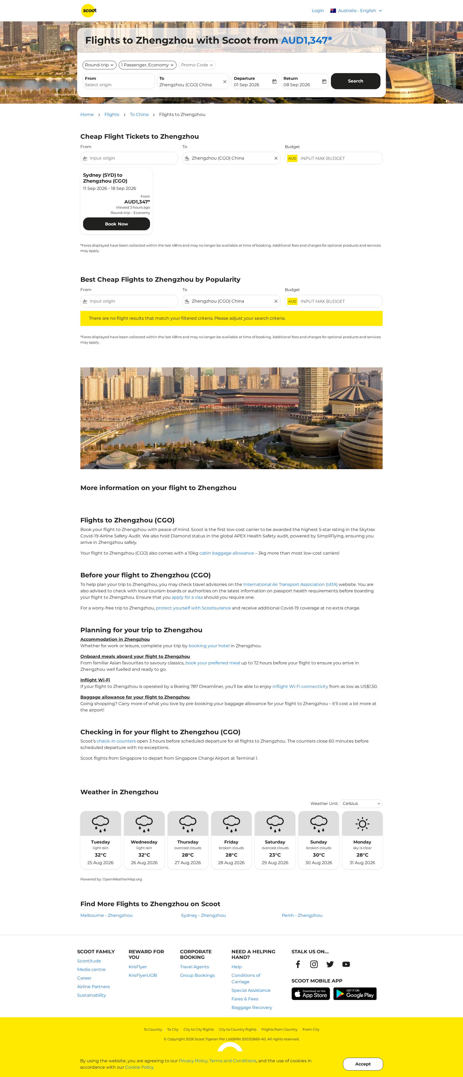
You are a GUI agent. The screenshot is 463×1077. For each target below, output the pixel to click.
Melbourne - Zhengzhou (106, 915)
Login (318, 10)
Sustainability (91, 995)
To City (172, 1029)
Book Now (116, 224)
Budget (292, 146)
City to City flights (199, 1029)
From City (311, 1029)
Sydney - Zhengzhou (203, 915)
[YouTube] (346, 964)
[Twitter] (330, 964)
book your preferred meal (212, 662)
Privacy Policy (193, 1060)
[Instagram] (314, 964)
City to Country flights (237, 1029)
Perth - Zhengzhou (302, 915)
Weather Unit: (324, 803)
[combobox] (118, 85)
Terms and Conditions (232, 1060)
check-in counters (116, 741)
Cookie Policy (139, 1067)
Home (87, 114)
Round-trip (97, 64)
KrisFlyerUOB (143, 975)
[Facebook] (298, 964)
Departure (244, 78)
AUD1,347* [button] (306, 40)
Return (290, 78)
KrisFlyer (138, 966)
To (161, 78)
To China (139, 114)
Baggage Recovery (252, 1007)
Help (237, 966)
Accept (363, 1064)
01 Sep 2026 (246, 84)
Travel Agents (194, 966)
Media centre (91, 969)
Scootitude (89, 960)
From (90, 78)
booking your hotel (209, 645)
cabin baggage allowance (226, 553)
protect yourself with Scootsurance (193, 608)
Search (355, 81)
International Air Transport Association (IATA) (290, 584)
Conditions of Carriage (246, 978)
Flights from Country (279, 1029)
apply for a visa (187, 597)
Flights (111, 114)
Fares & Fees (245, 998)
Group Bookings (197, 975)
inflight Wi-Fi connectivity (300, 686)
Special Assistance (251, 990)
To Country (153, 1029)
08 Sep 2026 (296, 84)
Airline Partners (93, 986)
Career (84, 978)
